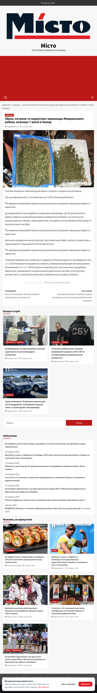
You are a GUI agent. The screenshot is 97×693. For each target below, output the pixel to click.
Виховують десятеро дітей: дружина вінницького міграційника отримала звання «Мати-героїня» (45, 467)
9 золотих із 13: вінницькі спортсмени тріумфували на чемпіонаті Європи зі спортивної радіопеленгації (45, 479)
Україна (64, 342)
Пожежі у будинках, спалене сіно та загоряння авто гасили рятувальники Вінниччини (44, 500)
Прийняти (85, 684)
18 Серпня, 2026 (26, 411)
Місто (48, 45)
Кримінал (9, 115)
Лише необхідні (68, 684)
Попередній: (22, 294)
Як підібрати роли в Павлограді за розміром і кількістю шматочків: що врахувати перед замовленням (45, 445)
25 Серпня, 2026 (26, 358)
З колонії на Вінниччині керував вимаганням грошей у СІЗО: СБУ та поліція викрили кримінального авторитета (68, 353)
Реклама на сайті (48, 3)
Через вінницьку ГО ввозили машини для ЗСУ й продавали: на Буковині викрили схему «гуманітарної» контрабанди (25, 404)
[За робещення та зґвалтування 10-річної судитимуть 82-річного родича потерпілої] (25, 330)
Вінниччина (10, 342)
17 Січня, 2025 (27, 127)
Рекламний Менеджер (14, 566)
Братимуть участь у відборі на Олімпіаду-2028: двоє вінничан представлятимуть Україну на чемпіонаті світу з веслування (47, 456)
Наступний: (72, 296)
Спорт (55, 550)
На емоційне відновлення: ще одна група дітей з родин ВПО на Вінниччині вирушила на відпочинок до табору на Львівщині (45, 490)
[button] (5, 97)
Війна (8, 650)
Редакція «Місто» (13, 127)
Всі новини (10, 550)
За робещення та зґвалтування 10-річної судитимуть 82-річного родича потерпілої (25, 351)
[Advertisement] (48, 75)
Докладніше (43, 687)
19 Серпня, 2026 (73, 361)
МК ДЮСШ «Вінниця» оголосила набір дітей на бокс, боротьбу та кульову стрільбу (43, 508)
